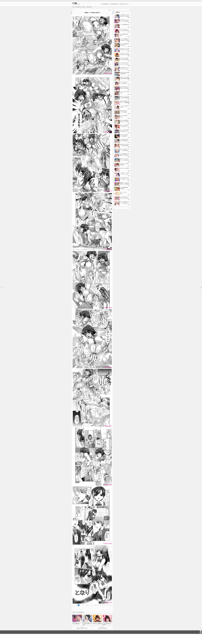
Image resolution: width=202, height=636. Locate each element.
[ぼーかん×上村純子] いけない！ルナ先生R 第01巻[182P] (124, 203)
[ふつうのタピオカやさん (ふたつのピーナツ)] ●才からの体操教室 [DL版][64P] (124, 64)
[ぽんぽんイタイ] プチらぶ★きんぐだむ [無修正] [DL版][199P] (124, 160)
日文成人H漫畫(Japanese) (80, 612)
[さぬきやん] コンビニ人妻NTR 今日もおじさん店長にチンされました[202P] (124, 50)
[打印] (109, 10)
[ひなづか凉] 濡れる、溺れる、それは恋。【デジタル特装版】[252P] (124, 179)
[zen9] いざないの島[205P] (124, 168)
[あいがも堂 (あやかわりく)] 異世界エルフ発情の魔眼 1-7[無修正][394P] (124, 88)
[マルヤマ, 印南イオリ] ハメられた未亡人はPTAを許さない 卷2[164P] (107, 623)
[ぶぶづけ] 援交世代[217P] (124, 24)
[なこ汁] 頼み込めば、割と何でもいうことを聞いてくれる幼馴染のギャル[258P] (124, 198)
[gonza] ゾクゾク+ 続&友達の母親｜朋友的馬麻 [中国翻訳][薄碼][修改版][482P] (124, 78)
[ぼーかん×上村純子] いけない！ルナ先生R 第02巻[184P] (124, 150)
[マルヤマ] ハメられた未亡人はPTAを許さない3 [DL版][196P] (124, 54)
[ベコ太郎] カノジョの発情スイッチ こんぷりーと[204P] (124, 174)
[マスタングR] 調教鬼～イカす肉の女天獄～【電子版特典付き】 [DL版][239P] (124, 40)
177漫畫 (74, 3)
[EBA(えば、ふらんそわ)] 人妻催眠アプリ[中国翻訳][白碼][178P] (124, 184)
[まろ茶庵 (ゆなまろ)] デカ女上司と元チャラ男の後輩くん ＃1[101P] (87, 623)
